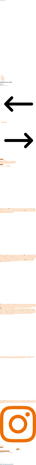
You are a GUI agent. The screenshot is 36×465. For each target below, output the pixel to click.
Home (2, 75)
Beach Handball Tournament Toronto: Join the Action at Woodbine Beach (8, 161)
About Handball (3, 79)
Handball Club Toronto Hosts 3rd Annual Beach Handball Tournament (8, 162)
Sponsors (2, 78)
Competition (2, 77)
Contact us (2, 80)
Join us (2, 76)
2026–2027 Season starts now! (3, 160)
